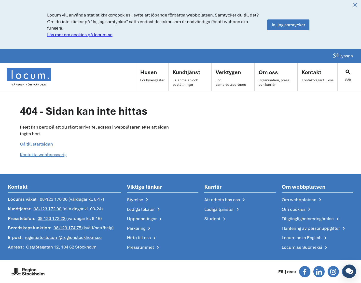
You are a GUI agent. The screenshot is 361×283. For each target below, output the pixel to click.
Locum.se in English (305, 238)
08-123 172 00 (48, 209)
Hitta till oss (142, 238)
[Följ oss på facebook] (304, 271)
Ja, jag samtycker (288, 25)
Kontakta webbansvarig (43, 154)
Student (215, 219)
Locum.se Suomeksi (305, 247)
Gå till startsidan (36, 144)
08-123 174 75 (68, 228)
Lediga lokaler (144, 210)
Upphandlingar (145, 219)
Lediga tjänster (222, 210)
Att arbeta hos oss (225, 200)
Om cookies (297, 210)
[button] (349, 271)
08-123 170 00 (54, 199)
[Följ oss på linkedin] (319, 271)
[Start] (29, 77)
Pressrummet (144, 247)
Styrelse (138, 200)
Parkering (139, 229)
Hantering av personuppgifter (314, 229)
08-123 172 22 (52, 218)
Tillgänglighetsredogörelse (311, 219)
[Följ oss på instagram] (333, 271)
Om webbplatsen (302, 200)
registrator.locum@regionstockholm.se (63, 237)
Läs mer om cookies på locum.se (79, 34)
